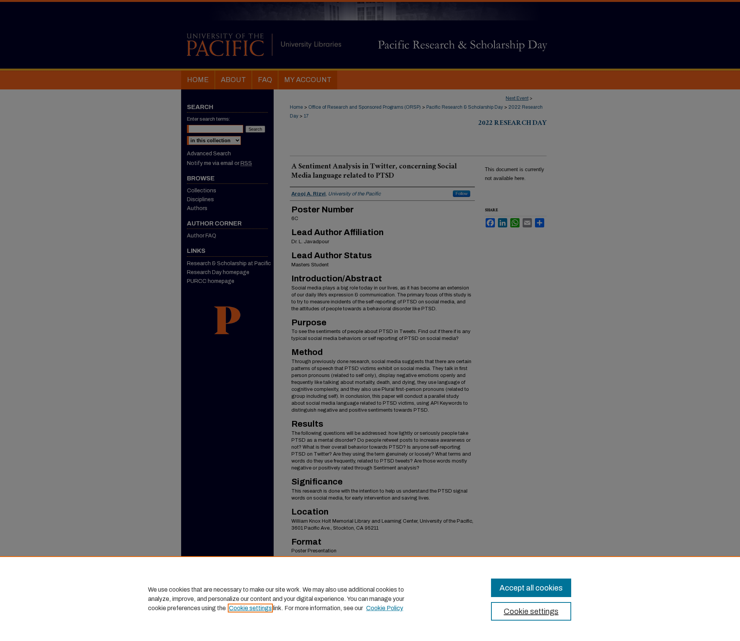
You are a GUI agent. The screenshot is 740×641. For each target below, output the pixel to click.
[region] (370, 598)
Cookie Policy (384, 608)
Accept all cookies (531, 588)
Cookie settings (250, 608)
